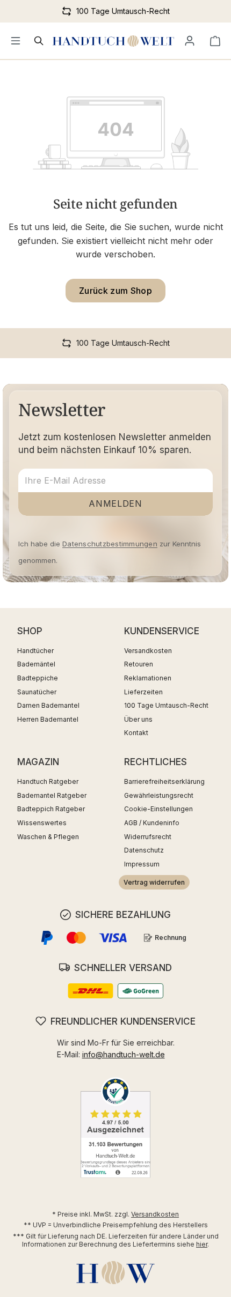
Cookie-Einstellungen (158, 809)
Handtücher (35, 651)
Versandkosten (148, 651)
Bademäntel (36, 664)
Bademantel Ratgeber (51, 795)
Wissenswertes (42, 823)
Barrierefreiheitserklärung (164, 781)
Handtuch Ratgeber (47, 781)
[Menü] (15, 41)
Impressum (142, 864)
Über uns (138, 719)
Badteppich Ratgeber (51, 809)
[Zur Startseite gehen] (113, 40)
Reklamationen (147, 678)
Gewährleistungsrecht (158, 795)
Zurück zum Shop (115, 290)
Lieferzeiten (143, 692)
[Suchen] (39, 41)
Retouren (138, 664)
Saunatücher (36, 692)
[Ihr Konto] (190, 41)
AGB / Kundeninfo (151, 823)
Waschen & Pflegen (48, 837)
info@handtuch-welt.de (123, 1054)
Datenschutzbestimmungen (109, 543)
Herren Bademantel (47, 719)
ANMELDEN (115, 503)
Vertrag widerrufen (154, 882)
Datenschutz (144, 850)
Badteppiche (37, 678)
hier (201, 1244)
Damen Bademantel (48, 705)
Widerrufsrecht (147, 837)
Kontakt (136, 733)
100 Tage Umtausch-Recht (166, 705)
